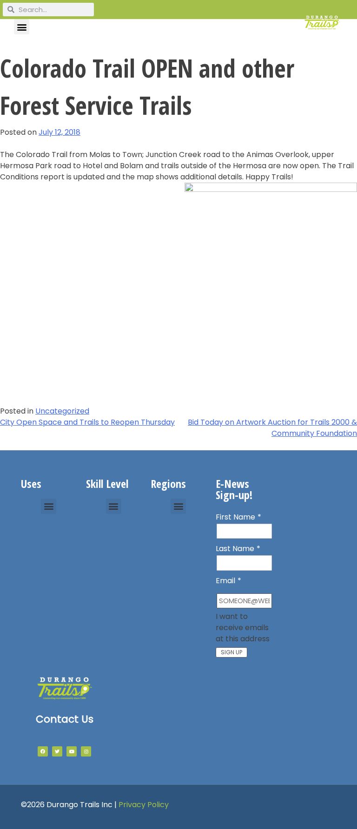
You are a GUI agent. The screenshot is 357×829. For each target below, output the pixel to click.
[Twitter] (57, 751)
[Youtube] (71, 751)
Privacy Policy (144, 804)
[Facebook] (43, 751)
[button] (21, 26)
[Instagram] (86, 751)
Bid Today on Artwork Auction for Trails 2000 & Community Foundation (272, 428)
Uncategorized (62, 411)
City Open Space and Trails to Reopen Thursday (87, 422)
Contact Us (64, 719)
